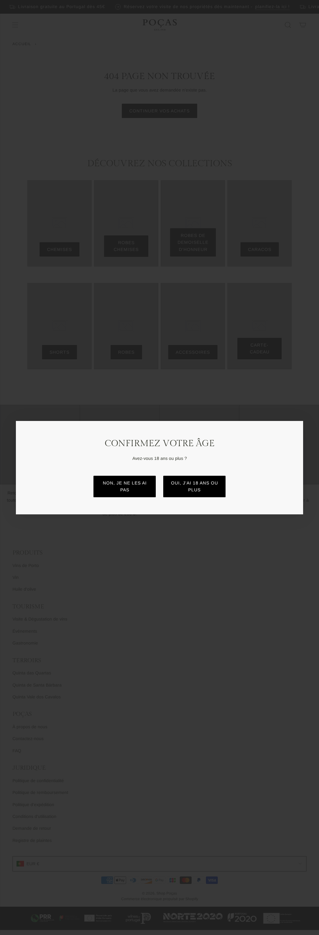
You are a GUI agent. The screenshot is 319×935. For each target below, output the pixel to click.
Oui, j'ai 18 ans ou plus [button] (194, 486)
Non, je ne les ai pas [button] (125, 486)
